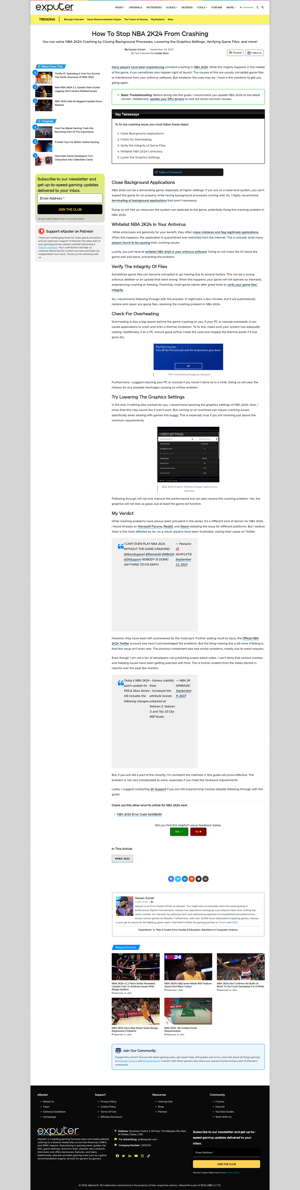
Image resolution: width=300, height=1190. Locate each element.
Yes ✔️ (179, 831)
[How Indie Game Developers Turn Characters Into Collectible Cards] (43, 160)
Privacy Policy (108, 1101)
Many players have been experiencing (138, 67)
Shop (161, 1106)
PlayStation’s (158, 19)
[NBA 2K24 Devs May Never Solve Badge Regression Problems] (136, 1011)
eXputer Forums (128, 1060)
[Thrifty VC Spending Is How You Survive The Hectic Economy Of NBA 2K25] (43, 77)
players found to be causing (131, 242)
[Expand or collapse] (220, 172)
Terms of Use (108, 1111)
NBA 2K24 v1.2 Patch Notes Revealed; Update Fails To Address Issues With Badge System (134, 986)
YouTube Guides (224, 1111)
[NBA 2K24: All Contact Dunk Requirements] (188, 1011)
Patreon (162, 1111)
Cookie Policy (108, 1106)
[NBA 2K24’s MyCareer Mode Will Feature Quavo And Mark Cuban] (188, 966)
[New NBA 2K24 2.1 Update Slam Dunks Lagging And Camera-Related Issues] (43, 91)
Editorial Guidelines (54, 1111)
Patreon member (48, 247)
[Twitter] (178, 879)
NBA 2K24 (201, 67)
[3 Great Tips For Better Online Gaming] (43, 146)
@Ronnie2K (153, 554)
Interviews (154, 7)
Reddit (168, 526)
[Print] (205, 879)
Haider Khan (162, 53)
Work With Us (223, 1116)
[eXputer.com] (54, 7)
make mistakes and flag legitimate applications (225, 232)
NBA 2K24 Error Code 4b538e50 (139, 814)
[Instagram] (143, 1156)
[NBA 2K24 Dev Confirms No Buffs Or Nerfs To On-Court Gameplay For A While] (241, 966)
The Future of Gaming (136, 19)
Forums (216, 7)
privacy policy (77, 218)
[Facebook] (171, 879)
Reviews (187, 7)
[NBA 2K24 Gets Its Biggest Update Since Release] (43, 105)
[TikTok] (149, 1156)
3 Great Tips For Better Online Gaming (77, 141)
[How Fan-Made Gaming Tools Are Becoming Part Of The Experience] (43, 132)
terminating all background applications (139, 200)
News (119, 7)
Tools (201, 7)
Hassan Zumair (135, 49)
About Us (48, 1101)
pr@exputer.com (147, 1139)
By (126, 49)
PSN (234, 922)
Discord (219, 1106)
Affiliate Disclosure (111, 1116)
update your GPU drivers (167, 99)
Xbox (170, 19)
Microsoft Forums (150, 526)
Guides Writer (141, 901)
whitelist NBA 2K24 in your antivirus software (176, 251)
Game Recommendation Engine (104, 19)
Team (46, 1106)
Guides (170, 7)
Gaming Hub (165, 1101)
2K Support (158, 789)
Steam (184, 526)
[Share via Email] (198, 879)
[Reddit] (192, 879)
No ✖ (198, 831)
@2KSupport (132, 559)
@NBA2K (168, 554)
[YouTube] (136, 1156)
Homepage (49, 1116)
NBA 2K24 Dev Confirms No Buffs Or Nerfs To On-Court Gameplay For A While (240, 985)
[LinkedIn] (185, 879)
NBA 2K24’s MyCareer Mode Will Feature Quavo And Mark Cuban (188, 985)
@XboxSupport (134, 554)
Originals (135, 7)
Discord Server (151, 1060)
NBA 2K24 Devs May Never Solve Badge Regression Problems (135, 1029)
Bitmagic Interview (74, 19)
